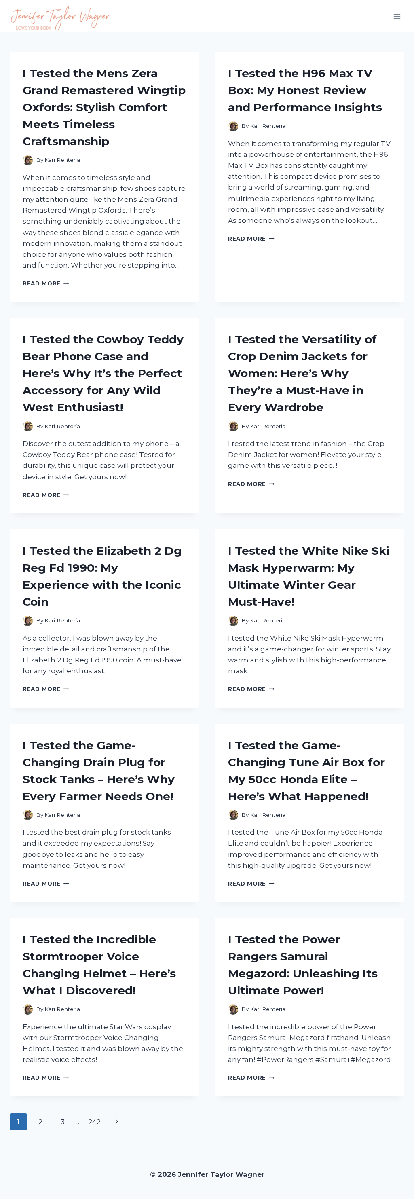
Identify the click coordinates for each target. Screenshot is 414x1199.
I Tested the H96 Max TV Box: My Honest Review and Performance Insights (305, 90)
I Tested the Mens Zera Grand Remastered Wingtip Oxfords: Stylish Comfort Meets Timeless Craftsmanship (104, 107)
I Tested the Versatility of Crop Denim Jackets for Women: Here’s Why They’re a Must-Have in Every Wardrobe (302, 373)
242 (94, 1122)
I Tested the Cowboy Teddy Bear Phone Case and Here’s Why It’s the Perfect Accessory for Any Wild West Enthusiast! (103, 373)
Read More (46, 283)
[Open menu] (396, 16)
